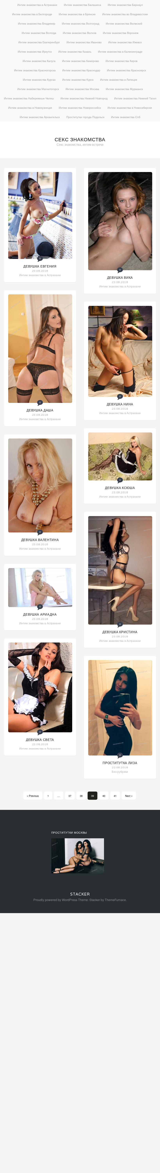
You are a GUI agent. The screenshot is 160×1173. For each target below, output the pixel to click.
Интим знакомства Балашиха (82, 5)
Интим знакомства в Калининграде (120, 51)
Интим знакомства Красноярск (126, 70)
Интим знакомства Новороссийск (80, 107)
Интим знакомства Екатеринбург (39, 42)
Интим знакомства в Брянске (77, 14)
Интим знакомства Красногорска (35, 70)
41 (115, 796)
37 (69, 796)
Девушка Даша (40, 410)
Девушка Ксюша (120, 488)
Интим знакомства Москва (82, 89)
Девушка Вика (120, 278)
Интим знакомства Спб (125, 117)
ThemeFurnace (115, 900)
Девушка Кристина (120, 632)
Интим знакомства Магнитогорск (38, 89)
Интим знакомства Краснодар (81, 70)
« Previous (33, 796)
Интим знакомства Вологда (39, 33)
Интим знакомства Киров (121, 61)
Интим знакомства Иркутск (35, 51)
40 (103, 796)
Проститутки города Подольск (85, 117)
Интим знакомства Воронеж (120, 33)
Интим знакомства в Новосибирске (130, 107)
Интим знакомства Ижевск (125, 42)
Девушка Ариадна (40, 615)
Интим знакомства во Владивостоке (125, 14)
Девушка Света (40, 740)
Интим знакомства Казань (74, 51)
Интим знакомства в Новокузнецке (30, 107)
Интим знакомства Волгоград (80, 23)
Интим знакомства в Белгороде (32, 14)
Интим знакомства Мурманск (124, 89)
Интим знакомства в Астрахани (37, 5)
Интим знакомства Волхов (79, 33)
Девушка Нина (120, 404)
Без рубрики (120, 771)
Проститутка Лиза (120, 763)
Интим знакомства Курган (39, 79)
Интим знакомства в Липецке (118, 79)
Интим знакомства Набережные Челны (29, 98)
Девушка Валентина (40, 540)
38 (81, 796)
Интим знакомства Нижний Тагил (135, 98)
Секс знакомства (80, 139)
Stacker (80, 894)
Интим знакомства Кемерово (80, 61)
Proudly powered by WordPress (55, 900)
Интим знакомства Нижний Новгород (84, 98)
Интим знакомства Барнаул (125, 5)
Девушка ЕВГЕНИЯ (40, 266)
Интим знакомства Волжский (124, 23)
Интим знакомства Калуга (39, 61)
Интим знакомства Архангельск (40, 117)
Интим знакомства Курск (77, 79)
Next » (128, 796)
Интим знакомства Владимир (36, 23)
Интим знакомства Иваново (84, 42)
